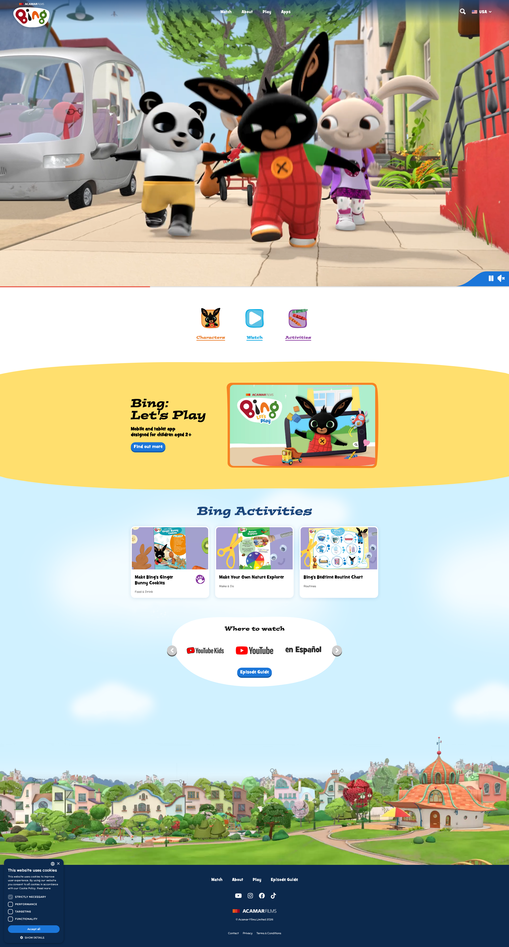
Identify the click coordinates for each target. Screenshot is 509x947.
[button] (34, 937)
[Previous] (172, 652)
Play (267, 12)
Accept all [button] (33, 929)
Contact (233, 933)
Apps (286, 12)
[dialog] (34, 901)
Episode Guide (284, 880)
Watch (226, 12)
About (247, 12)
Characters (210, 338)
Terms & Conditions (268, 933)
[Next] (337, 652)
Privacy (248, 933)
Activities (298, 338)
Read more (44, 888)
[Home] (93, 12)
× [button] (58, 863)
